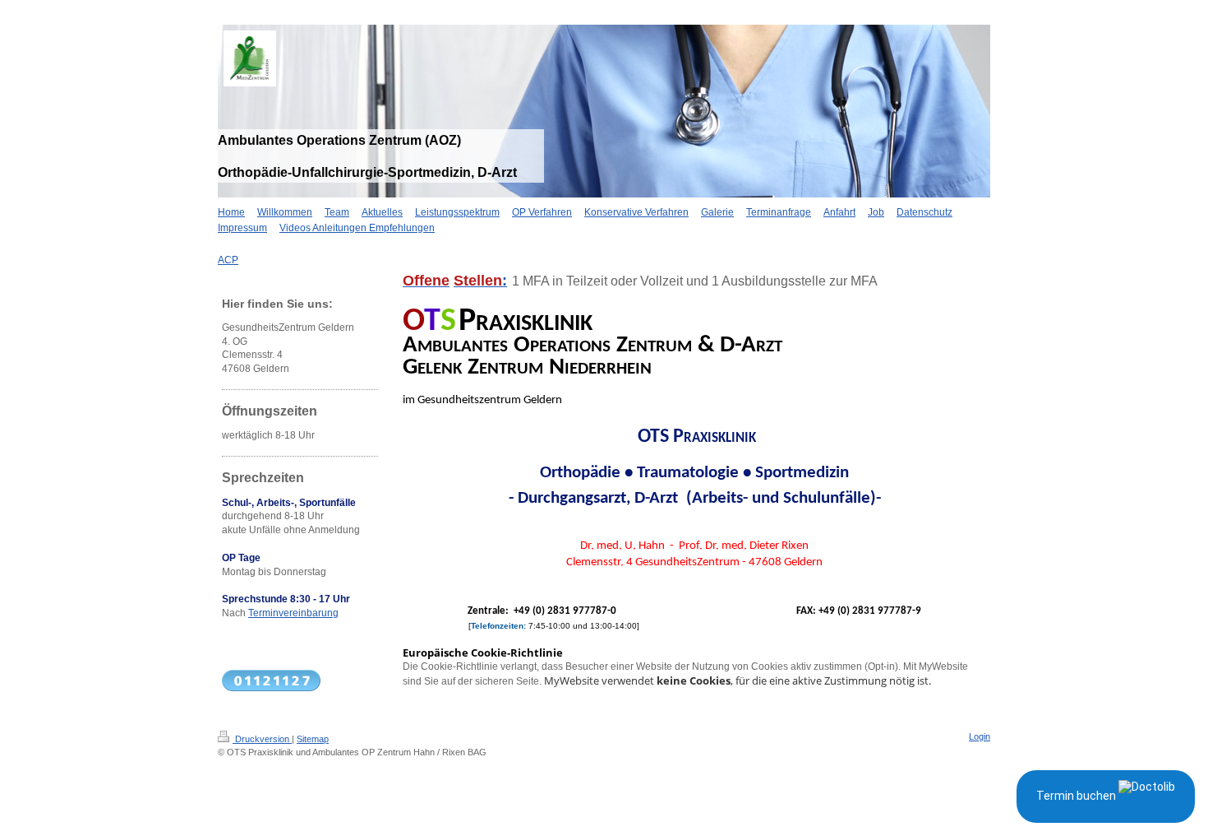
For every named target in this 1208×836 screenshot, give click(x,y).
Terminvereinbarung (293, 613)
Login (979, 736)
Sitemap (313, 739)
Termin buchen (1077, 795)
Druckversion (262, 739)
